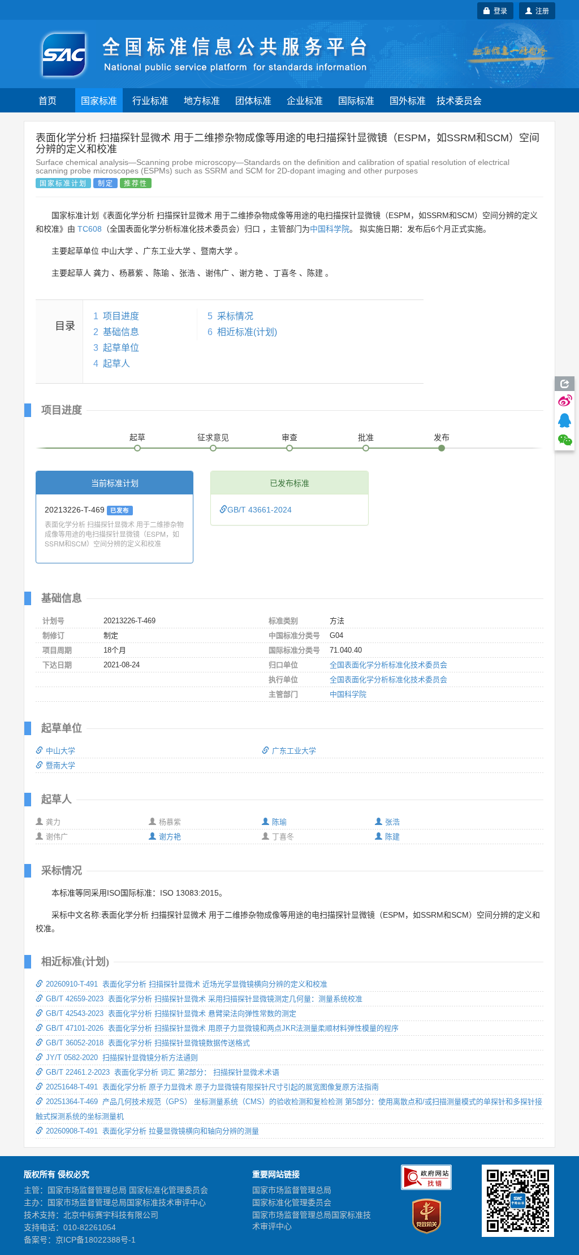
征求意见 (213, 437)
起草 (137, 437)
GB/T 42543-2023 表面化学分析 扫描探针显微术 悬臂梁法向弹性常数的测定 (171, 1013)
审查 (289, 437)
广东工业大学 (294, 750)
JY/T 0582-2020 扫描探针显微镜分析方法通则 (122, 1057)
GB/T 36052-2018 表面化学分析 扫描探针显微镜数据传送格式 (148, 1043)
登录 (498, 10)
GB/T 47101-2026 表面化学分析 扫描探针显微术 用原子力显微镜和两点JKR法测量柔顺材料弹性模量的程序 (222, 1028)
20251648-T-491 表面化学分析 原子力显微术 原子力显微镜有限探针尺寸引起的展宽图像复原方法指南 (212, 1087)
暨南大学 (60, 765)
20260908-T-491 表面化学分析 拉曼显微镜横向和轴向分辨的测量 (152, 1131)
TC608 (89, 228)
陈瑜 (279, 822)
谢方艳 (170, 836)
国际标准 (356, 100)
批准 (366, 437)
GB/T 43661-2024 (259, 509)
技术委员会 (459, 100)
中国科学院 (329, 228)
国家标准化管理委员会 (291, 1202)
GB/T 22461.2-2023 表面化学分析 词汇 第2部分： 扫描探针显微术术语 (162, 1072)
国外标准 (408, 100)
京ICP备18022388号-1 (95, 1239)
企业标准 (305, 100)
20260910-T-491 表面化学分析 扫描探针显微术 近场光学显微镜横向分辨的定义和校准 (186, 984)
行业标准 (150, 100)
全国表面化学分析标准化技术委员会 (388, 665)
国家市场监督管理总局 (291, 1190)
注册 (540, 10)
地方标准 (202, 100)
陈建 (392, 836)
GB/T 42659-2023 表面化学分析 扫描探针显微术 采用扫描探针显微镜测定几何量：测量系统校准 (204, 999)
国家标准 (99, 100)
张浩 (392, 822)
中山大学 (60, 750)
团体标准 (253, 100)
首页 (47, 100)
